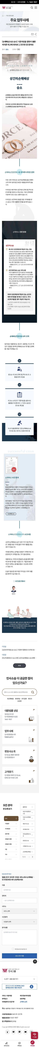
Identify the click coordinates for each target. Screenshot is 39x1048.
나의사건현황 (21, 2)
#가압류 (24, 699)
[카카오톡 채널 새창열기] (20, 1032)
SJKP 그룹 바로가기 (11, 979)
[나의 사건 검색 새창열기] (8, 1032)
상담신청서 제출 (19, 956)
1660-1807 (33, 2)
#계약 (20, 701)
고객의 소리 (23, 1002)
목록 (19, 666)
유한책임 (22, 999)
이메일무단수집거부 (8, 1002)
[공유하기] (35, 34)
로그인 (13, 2)
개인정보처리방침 (25, 996)
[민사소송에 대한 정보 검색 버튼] (32, 692)
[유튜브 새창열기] (26, 1032)
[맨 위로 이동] (35, 962)
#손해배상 (10, 699)
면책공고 (5, 999)
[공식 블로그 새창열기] (14, 1032)
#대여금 (17, 699)
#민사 (30, 699)
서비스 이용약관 (7, 996)
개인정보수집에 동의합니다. (21, 949)
